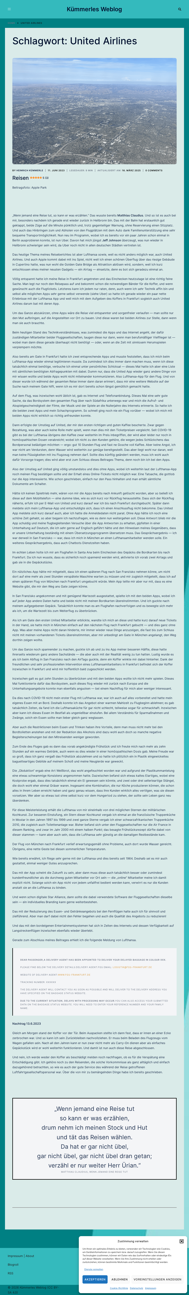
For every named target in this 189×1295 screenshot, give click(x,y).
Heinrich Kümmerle (29, 170)
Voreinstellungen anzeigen (157, 1279)
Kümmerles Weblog (94, 9)
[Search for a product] (179, 9)
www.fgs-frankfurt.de (74, 974)
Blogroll (13, 1264)
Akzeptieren (95, 1279)
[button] (181, 1241)
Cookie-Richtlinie (119, 1288)
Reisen (30, 178)
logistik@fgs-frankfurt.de (132, 967)
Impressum (150, 1288)
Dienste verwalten (93, 1269)
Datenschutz (136, 1288)
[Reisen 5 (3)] (94, 111)
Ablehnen (119, 1279)
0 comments (154, 170)
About (30, 1256)
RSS (10, 1273)
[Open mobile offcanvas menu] (9, 9)
